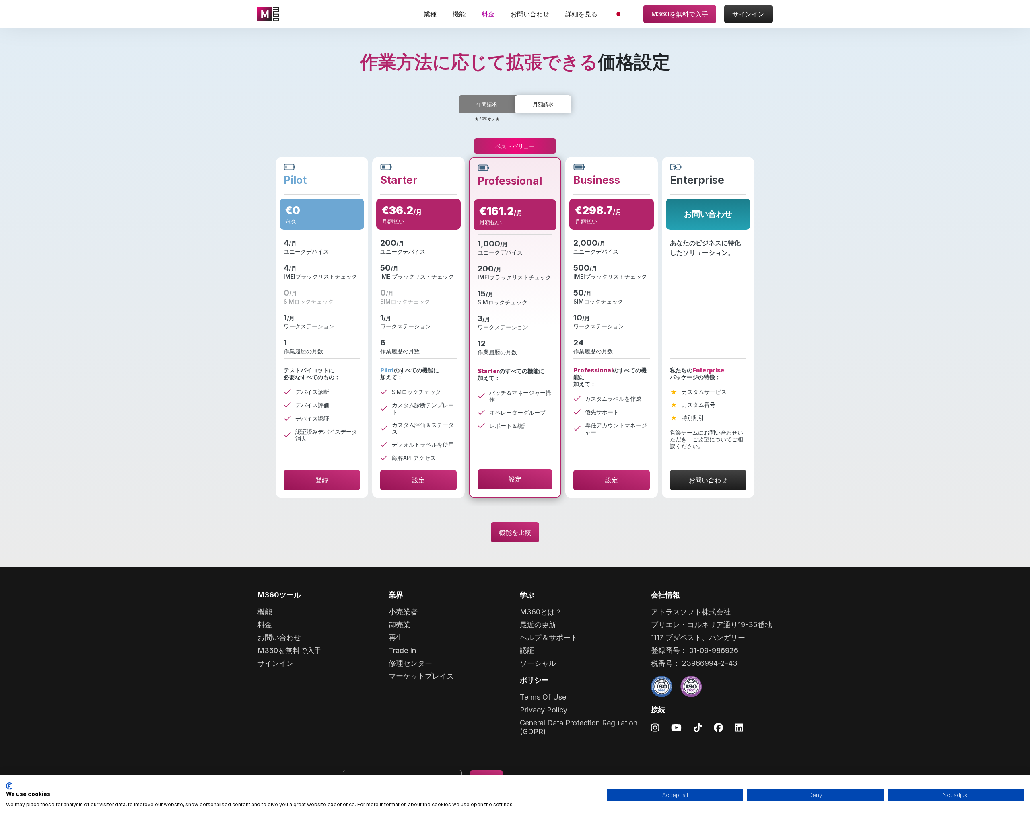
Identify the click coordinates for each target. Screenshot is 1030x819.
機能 (459, 14)
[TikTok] (698, 727)
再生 (396, 637)
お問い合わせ (530, 14)
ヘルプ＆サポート (549, 637)
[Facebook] (718, 727)
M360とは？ (541, 612)
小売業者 (403, 612)
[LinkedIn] (739, 727)
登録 (321, 480)
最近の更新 (538, 624)
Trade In (402, 650)
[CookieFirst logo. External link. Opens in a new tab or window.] (9, 786)
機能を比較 (515, 532)
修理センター (410, 663)
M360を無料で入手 (679, 14)
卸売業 (399, 624)
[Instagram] (655, 727)
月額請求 (543, 104)
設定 (418, 480)
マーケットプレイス (421, 676)
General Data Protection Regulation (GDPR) (578, 727)
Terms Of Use (543, 697)
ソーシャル (538, 663)
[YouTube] (676, 727)
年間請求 (486, 104)
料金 (488, 14)
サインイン (748, 14)
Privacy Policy (543, 710)
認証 (527, 650)
